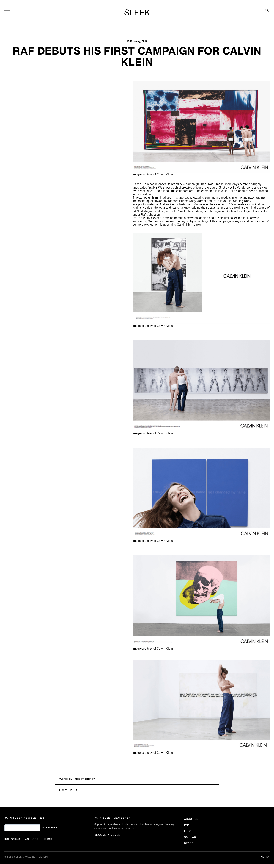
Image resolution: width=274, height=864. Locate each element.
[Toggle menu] (7, 8)
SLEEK (137, 13)
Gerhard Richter (158, 221)
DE (268, 857)
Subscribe (49, 827)
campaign (192, 184)
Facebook (31, 839)
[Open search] (267, 10)
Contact (191, 837)
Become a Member (108, 835)
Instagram (185, 204)
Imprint (189, 825)
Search (190, 843)
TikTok (47, 839)
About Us (191, 819)
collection (236, 217)
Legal (188, 831)
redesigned (201, 211)
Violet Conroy (85, 779)
